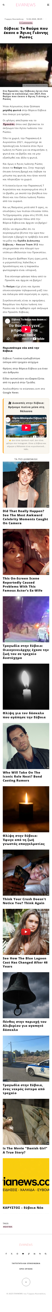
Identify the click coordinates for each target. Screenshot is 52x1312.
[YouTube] (23, 1254)
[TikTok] (29, 1254)
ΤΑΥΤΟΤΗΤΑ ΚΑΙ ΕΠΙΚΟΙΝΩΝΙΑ (26, 1263)
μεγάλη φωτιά (12, 110)
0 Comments (26, 23)
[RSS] (40, 1254)
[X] (12, 1254)
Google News (11, 392)
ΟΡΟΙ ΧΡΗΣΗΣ (25, 1269)
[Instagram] (17, 1254)
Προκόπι (9, 124)
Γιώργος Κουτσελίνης (14, 19)
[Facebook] (6, 1254)
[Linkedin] (34, 1254)
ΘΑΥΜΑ (8, 1227)
